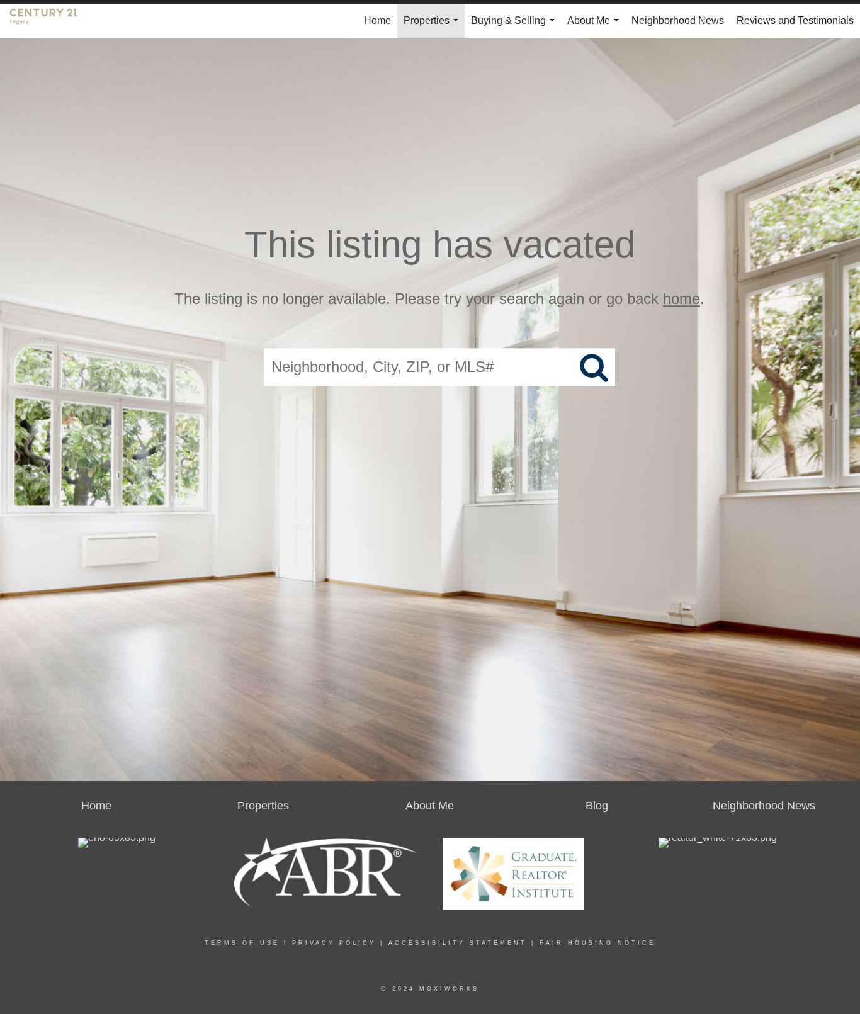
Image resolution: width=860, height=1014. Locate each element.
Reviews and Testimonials (795, 20)
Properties (433, 26)
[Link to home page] (50, 21)
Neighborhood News (677, 20)
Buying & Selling (515, 26)
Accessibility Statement (457, 943)
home (681, 298)
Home (377, 20)
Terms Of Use (242, 943)
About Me (595, 26)
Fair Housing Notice (597, 943)
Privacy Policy (334, 943)
